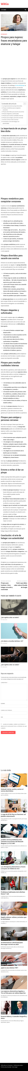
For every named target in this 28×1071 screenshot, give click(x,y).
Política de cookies (18, 1065)
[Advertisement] (14, 63)
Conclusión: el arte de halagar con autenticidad (11, 122)
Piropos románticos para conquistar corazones (12, 109)
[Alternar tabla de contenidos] (24, 104)
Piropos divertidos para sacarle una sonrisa (13, 111)
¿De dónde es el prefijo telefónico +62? (12, 641)
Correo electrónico (6, 710)
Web (2, 717)
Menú (4, 9)
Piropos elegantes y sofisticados (11, 113)
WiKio (5, 4)
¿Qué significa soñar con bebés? (10, 617)
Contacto (10, 1065)
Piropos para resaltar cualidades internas (13, 115)
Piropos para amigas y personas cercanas (13, 117)
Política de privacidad (6, 1067)
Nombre (3, 703)
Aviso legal (14, 1067)
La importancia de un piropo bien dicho (12, 106)
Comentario (4, 682)
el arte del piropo (19, 85)
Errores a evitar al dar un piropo (10, 119)
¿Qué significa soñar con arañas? (10, 665)
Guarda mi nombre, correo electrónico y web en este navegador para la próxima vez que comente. (14, 726)
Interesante (4, 34)
